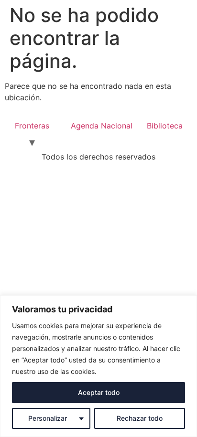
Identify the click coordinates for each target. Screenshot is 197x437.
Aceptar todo (99, 392)
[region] (98, 366)
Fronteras (32, 125)
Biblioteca (165, 125)
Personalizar (47, 418)
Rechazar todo (140, 418)
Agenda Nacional (101, 125)
